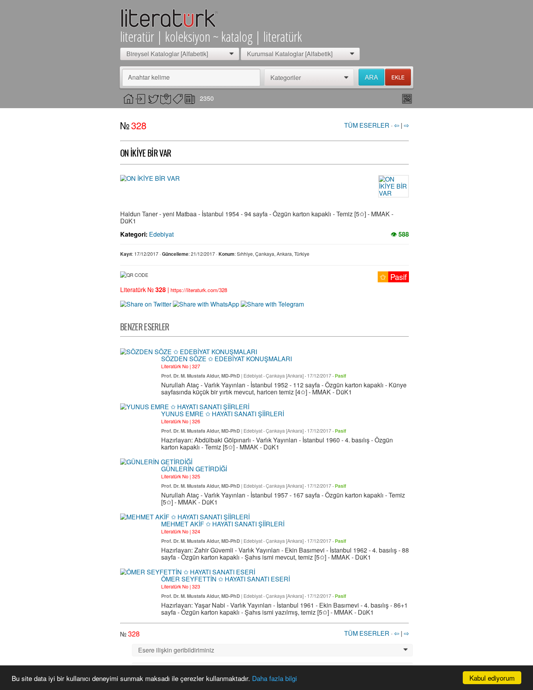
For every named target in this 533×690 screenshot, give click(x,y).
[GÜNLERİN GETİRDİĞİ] (156, 461)
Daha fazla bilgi (274, 678)
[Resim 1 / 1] (227, 178)
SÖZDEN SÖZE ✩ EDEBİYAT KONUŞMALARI (226, 358)
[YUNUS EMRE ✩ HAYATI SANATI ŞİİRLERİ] (184, 406)
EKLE (398, 77)
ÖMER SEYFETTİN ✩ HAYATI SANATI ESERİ (225, 578)
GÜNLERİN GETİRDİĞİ (194, 468)
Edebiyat (161, 234)
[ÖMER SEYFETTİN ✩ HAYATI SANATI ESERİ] (187, 572)
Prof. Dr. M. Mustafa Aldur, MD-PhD (200, 375)
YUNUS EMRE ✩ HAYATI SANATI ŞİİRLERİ (222, 413)
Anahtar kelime (149, 77)
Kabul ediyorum (492, 678)
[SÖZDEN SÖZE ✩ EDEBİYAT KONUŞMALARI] (188, 351)
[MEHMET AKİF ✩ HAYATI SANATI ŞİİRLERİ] (185, 517)
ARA (371, 77)
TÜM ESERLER (366, 125)
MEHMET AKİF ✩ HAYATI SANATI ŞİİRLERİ (222, 523)
